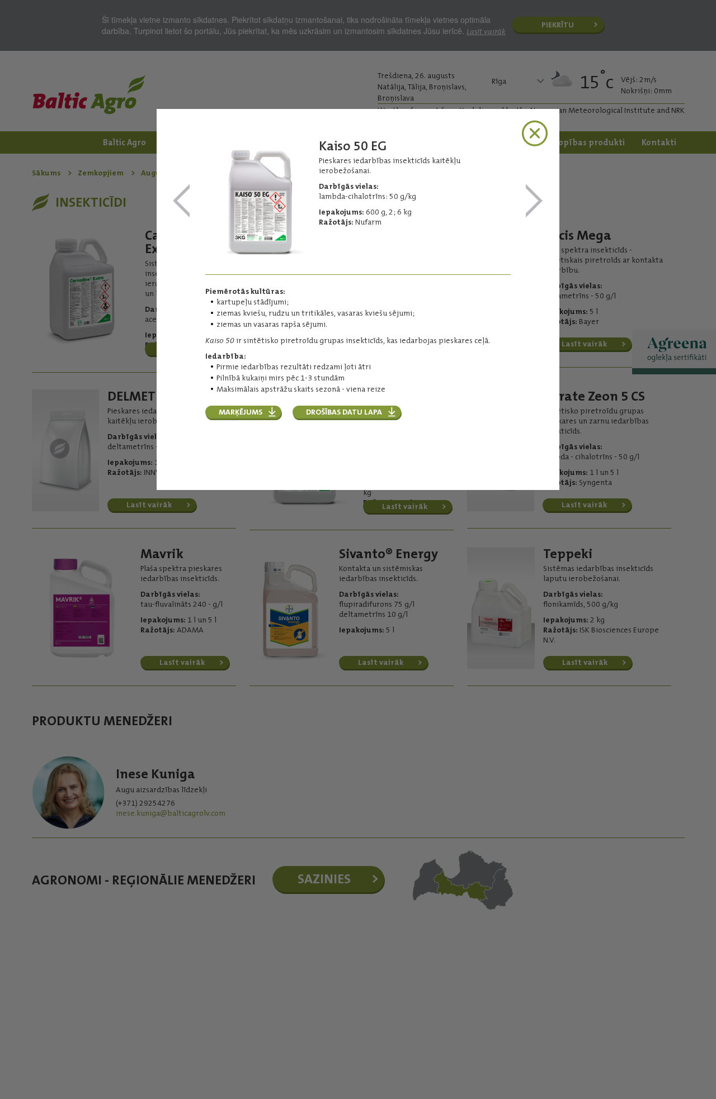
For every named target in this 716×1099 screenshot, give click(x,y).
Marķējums (240, 412)
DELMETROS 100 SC (181, 201)
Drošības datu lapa (344, 412)
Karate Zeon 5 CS (534, 201)
